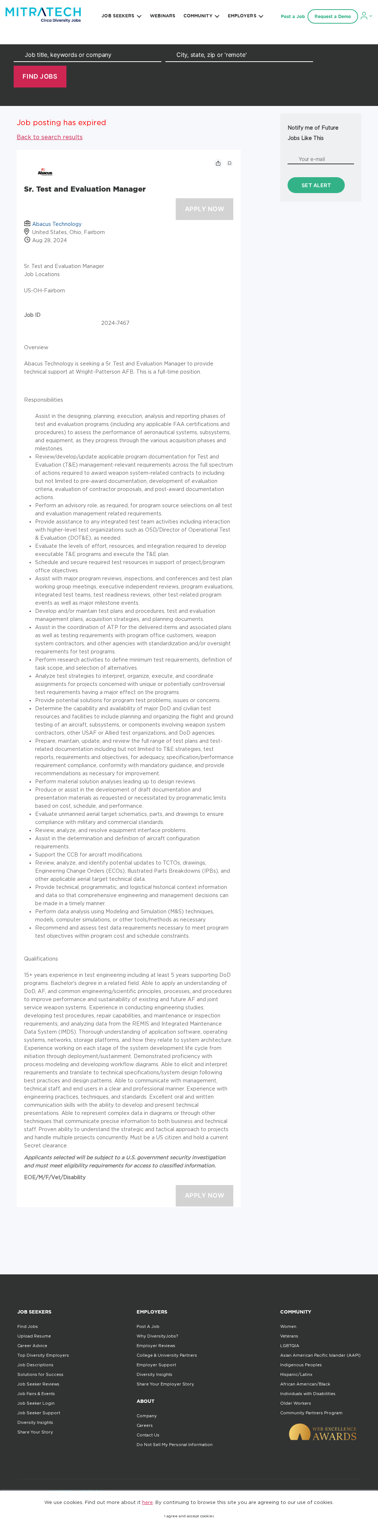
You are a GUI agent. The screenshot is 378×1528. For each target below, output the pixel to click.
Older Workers (295, 1403)
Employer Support (156, 1365)
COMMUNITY (198, 16)
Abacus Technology (57, 224)
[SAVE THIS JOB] (229, 163)
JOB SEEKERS (118, 16)
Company (147, 1416)
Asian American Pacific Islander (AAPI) (320, 1355)
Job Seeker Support (38, 1413)
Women (288, 1326)
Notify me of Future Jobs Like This (313, 133)
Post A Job (148, 1326)
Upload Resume (34, 1336)
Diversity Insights (35, 1422)
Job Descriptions (35, 1365)
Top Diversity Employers (43, 1355)
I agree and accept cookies (189, 1516)
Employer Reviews (156, 1345)
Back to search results (50, 137)
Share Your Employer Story (165, 1384)
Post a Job (293, 16)
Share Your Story (35, 1432)
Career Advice (32, 1345)
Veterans (289, 1336)
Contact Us (148, 1435)
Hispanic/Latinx (296, 1374)
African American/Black (305, 1384)
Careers (145, 1425)
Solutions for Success (40, 1374)
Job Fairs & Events (36, 1393)
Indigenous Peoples (301, 1365)
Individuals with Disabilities (308, 1393)
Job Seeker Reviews (38, 1384)
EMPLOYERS (242, 16)
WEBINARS (163, 16)
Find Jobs (27, 1326)
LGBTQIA (289, 1345)
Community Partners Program (311, 1413)
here (147, 1502)
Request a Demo (333, 16)
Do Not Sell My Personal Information (175, 1444)
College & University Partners (167, 1355)
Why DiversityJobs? (157, 1336)
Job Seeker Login (36, 1403)
